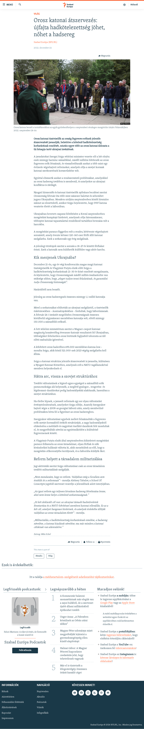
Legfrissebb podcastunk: (22, 589)
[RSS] (94, 693)
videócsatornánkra (126, 648)
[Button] (104, 56)
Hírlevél (134, 5)
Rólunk (5, 692)
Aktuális (41, 697)
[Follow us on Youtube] (74, 693)
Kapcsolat (6, 713)
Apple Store (128, 603)
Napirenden (43, 692)
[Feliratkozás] (108, 693)
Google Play (106, 603)
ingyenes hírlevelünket (118, 635)
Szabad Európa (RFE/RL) (45, 42)
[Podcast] (101, 693)
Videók (40, 708)
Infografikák (42, 713)
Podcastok (41, 702)
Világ (37, 14)
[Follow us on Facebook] (81, 693)
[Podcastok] (124, 5)
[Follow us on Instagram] (88, 693)
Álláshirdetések (9, 708)
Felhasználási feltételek (13, 702)
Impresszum (8, 718)
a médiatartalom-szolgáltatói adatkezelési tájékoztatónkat (78, 577)
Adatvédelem (8, 697)
